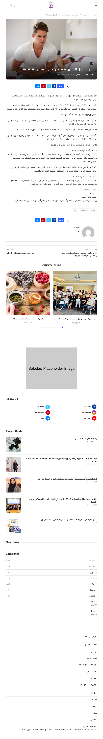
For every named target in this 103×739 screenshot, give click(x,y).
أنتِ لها (94, 729)
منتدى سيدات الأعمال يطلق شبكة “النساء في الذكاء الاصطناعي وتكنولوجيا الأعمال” (63, 500)
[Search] (13, 5)
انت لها (81, 729)
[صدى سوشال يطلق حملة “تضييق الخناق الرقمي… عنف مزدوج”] (13, 525)
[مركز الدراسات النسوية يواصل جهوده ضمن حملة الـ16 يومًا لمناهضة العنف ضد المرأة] (13, 464)
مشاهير (48, 729)
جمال (75, 729)
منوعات (92, 601)
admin (91, 74)
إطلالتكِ (50, 560)
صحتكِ (85, 15)
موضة (94, 706)
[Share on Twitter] (49, 86)
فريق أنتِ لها (91, 658)
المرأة (87, 729)
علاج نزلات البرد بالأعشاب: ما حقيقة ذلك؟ (28, 318)
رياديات (50, 578)
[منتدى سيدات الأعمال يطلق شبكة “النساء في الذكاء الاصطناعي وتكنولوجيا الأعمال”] (13, 505)
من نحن (94, 651)
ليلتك (95, 713)
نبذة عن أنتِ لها (91, 645)
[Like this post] (60, 86)
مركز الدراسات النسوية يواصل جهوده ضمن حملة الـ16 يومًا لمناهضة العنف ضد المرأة (61, 460)
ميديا (93, 611)
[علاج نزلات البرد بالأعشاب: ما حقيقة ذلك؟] (28, 293)
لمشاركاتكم (92, 671)
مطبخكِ (50, 595)
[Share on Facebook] (54, 86)
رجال (75, 210)
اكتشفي (93, 719)
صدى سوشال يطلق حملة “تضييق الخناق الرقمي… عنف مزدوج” (68, 519)
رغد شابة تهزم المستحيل (86, 438)
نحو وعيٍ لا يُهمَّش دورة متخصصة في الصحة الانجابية (74, 318)
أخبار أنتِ (93, 693)
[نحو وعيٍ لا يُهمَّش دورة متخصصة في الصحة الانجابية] (75, 293)
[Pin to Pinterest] (43, 86)
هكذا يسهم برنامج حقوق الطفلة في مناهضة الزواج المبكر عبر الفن (67, 478)
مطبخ (42, 729)
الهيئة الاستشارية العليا (88, 664)
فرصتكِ (50, 589)
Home (95, 15)
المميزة (50, 566)
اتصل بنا (94, 678)
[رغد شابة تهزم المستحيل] (13, 444)
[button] (9, 299)
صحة (63, 729)
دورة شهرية (84, 210)
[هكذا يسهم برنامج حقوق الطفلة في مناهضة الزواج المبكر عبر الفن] (13, 484)
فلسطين (56, 729)
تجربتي (50, 572)
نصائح (24, 729)
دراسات (93, 210)
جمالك (94, 700)
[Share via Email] (37, 86)
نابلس (29, 729)
